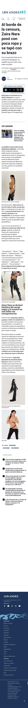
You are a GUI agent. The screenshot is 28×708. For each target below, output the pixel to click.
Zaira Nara (12, 445)
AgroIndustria (7, 649)
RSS (5, 672)
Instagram (6, 448)
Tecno (5, 651)
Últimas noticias (8, 623)
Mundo (6, 640)
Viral (5, 654)
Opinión (6, 642)
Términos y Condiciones (10, 668)
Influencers (15, 448)
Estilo (5, 647)
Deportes (6, 635)
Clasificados (7, 665)
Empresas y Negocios (9, 644)
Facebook (5, 606)
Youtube (19, 606)
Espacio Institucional (9, 656)
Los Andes (3, 18)
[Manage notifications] (24, 701)
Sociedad (6, 630)
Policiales (6, 633)
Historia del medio (9, 675)
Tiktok (12, 606)
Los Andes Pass (8, 661)
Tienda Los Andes (9, 663)
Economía (6, 628)
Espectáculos (7, 637)
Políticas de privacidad (10, 670)
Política (6, 626)
